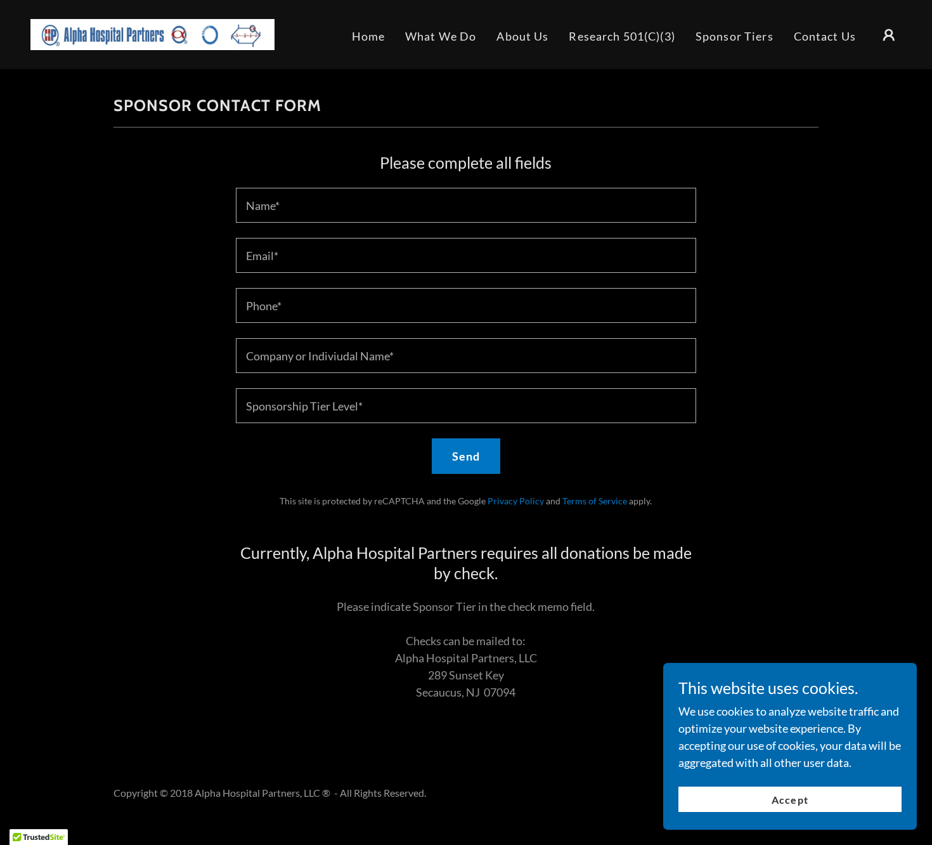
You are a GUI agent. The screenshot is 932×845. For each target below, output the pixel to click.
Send (466, 456)
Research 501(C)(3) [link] (622, 36)
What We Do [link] (440, 36)
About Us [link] (522, 36)
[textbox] (466, 205)
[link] (152, 33)
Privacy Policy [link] (516, 500)
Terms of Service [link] (594, 500)
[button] (889, 35)
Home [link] (368, 36)
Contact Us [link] (825, 36)
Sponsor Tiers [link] (734, 36)
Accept (790, 800)
